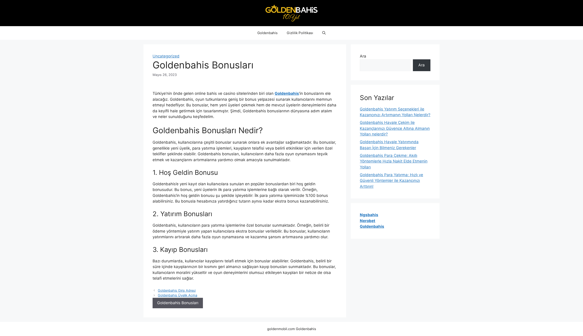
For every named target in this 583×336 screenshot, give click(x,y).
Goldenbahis (267, 33)
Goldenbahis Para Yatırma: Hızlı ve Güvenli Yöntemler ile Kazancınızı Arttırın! (391, 181)
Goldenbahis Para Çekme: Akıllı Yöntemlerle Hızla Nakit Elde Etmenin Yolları (393, 161)
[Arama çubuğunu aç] (324, 33)
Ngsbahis (369, 215)
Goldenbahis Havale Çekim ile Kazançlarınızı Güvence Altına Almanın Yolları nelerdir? (395, 128)
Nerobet (367, 220)
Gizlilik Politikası (300, 33)
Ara (363, 56)
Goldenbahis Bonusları (177, 303)
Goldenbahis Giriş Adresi (177, 290)
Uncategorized (166, 56)
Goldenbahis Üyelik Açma (177, 295)
